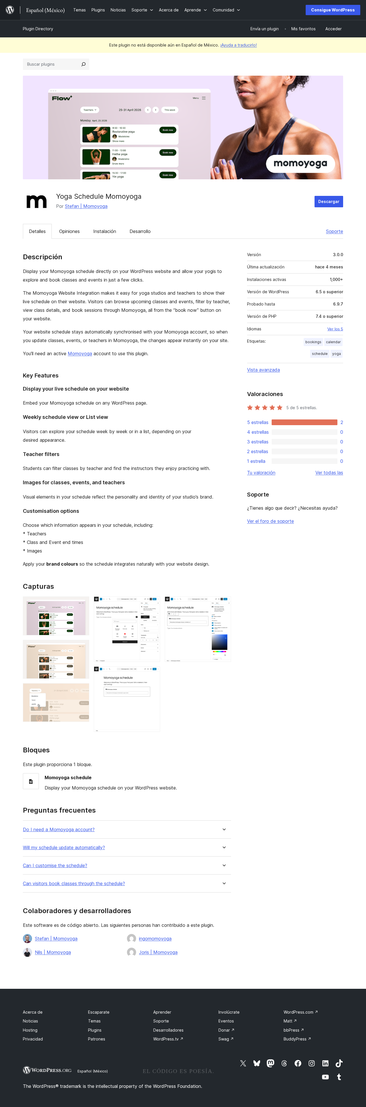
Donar (226, 1030)
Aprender (162, 1012)
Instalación (104, 231)
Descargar (328, 201)
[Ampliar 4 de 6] (152, 604)
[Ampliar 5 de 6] (152, 674)
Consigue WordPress (333, 9)
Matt (290, 1020)
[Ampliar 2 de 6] (81, 647)
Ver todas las (329, 472)
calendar (333, 342)
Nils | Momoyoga (53, 952)
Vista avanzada (263, 370)
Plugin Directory (38, 28)
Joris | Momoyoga (158, 952)
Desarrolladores (168, 1030)
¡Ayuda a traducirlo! (238, 45)
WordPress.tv (168, 1038)
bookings (313, 342)
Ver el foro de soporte (270, 521)
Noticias (30, 1020)
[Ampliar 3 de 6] (81, 691)
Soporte (334, 231)
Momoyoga (80, 353)
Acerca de (33, 1012)
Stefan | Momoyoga (86, 206)
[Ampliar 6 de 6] (223, 604)
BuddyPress (297, 1038)
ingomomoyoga (155, 938)
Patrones (96, 1038)
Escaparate (99, 1012)
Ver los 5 (335, 329)
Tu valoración (261, 472)
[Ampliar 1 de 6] (81, 604)
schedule (320, 353)
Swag (226, 1038)
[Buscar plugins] (83, 64)
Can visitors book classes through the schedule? (74, 883)
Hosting (30, 1030)
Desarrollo (140, 231)
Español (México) (92, 1071)
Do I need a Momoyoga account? (59, 829)
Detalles (37, 231)
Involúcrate (229, 1012)
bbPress (294, 1030)
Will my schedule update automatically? (64, 847)
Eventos (226, 1020)
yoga (336, 353)
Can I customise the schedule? (55, 865)
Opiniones (69, 231)
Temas (94, 1020)
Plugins (95, 1030)
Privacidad (33, 1038)
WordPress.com (301, 1012)
